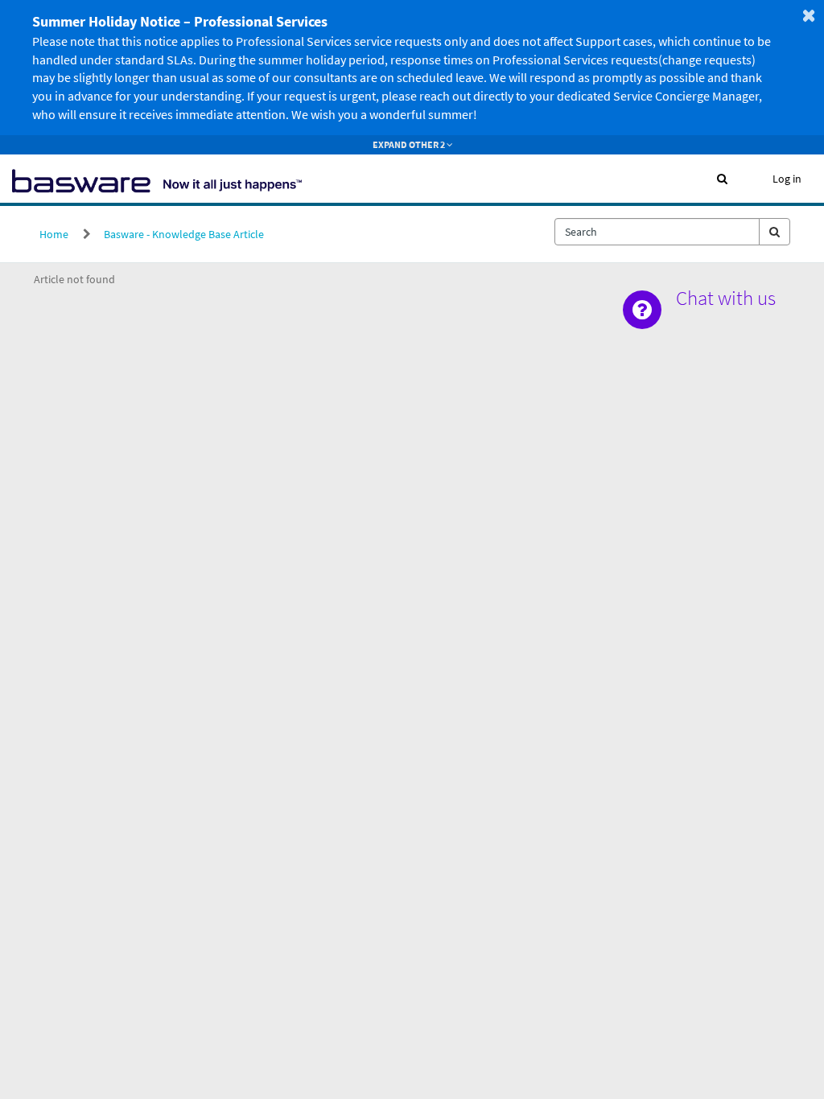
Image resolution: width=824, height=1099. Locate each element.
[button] (722, 178)
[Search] (774, 231)
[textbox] (657, 231)
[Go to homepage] (157, 178)
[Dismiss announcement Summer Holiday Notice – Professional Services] (808, 15)
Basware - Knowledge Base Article (184, 234)
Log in (786, 178)
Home (53, 234)
